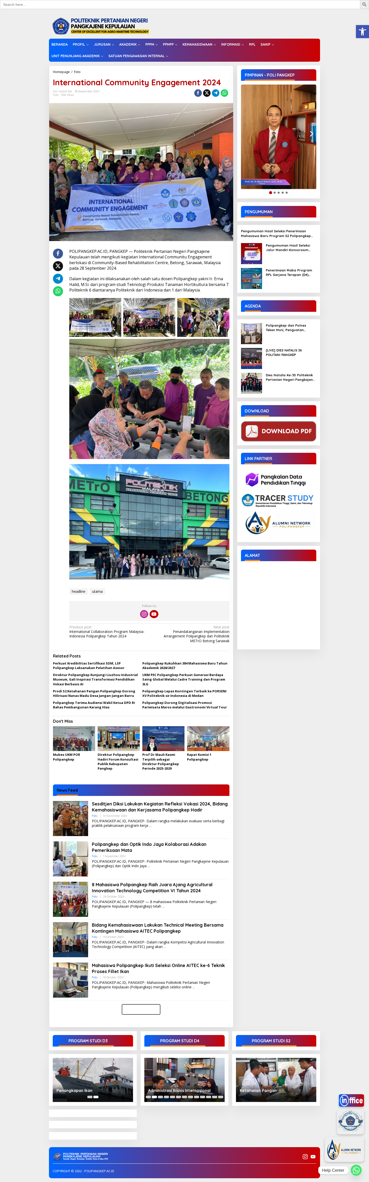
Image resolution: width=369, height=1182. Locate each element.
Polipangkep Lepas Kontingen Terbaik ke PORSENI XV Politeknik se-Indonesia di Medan (184, 693)
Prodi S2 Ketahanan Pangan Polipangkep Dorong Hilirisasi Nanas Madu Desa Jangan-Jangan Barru (94, 693)
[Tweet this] (207, 93)
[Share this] (198, 93)
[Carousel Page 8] (190, 1097)
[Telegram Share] (215, 93)
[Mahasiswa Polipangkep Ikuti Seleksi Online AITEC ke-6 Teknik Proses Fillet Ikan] (194, 987)
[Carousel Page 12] (214, 1097)
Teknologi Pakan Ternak (174, 1090)
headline (78, 591)
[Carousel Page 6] (178, 1097)
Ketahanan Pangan (258, 1090)
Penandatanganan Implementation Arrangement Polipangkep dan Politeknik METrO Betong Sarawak (196, 634)
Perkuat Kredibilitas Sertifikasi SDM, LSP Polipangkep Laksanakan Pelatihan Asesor (89, 665)
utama (97, 591)
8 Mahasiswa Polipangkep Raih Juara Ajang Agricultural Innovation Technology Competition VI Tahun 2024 (152, 887)
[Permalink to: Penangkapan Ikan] (93, 1080)
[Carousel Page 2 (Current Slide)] (95, 1097)
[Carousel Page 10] (202, 1097)
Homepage (61, 71)
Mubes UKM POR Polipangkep (66, 756)
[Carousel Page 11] (208, 1097)
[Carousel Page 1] (89, 1097)
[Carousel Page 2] (154, 1097)
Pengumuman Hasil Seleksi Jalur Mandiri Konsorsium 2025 (288, 247)
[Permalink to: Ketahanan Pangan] (276, 1080)
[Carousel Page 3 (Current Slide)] (160, 1097)
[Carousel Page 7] (184, 1097)
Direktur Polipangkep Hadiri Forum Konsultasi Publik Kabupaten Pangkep (118, 761)
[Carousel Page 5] (172, 1097)
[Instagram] (144, 614)
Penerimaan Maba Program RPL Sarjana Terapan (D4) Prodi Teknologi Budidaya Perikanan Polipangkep (289, 272)
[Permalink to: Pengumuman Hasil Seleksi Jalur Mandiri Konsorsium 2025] (251, 253)
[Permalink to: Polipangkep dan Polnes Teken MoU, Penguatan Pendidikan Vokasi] (251, 333)
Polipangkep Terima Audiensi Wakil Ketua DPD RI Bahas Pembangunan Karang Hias (94, 704)
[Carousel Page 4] (166, 1097)
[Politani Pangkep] (106, 25)
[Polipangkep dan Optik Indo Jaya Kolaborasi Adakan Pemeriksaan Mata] (149, 866)
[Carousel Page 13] (220, 1097)
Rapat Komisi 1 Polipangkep (199, 756)
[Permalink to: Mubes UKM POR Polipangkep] (74, 738)
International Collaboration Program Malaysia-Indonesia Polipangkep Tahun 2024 (107, 631)
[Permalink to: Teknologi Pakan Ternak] (187, 1080)
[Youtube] (154, 614)
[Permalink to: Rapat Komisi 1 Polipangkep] (208, 738)
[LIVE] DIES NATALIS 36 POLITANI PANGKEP (284, 352)
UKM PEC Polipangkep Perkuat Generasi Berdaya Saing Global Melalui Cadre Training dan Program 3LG (183, 679)
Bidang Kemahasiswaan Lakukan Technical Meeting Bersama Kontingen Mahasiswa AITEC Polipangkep (157, 928)
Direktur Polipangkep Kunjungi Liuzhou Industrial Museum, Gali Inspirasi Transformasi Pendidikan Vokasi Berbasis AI (95, 679)
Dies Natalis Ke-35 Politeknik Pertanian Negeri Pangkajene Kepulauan (290, 377)
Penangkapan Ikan (74, 1090)
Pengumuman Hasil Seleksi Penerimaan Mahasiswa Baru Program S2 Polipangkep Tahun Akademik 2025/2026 (276, 233)
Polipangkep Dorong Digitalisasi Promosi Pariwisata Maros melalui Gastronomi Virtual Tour (184, 704)
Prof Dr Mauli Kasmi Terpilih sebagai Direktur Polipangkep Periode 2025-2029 (160, 761)
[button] (362, 31)
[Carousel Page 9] (196, 1097)
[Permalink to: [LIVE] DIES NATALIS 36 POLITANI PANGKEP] (251, 358)
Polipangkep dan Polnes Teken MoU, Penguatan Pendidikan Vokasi (286, 327)
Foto (77, 71)
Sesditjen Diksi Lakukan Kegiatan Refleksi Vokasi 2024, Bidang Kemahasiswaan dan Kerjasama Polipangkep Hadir (160, 806)
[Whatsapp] (224, 93)
